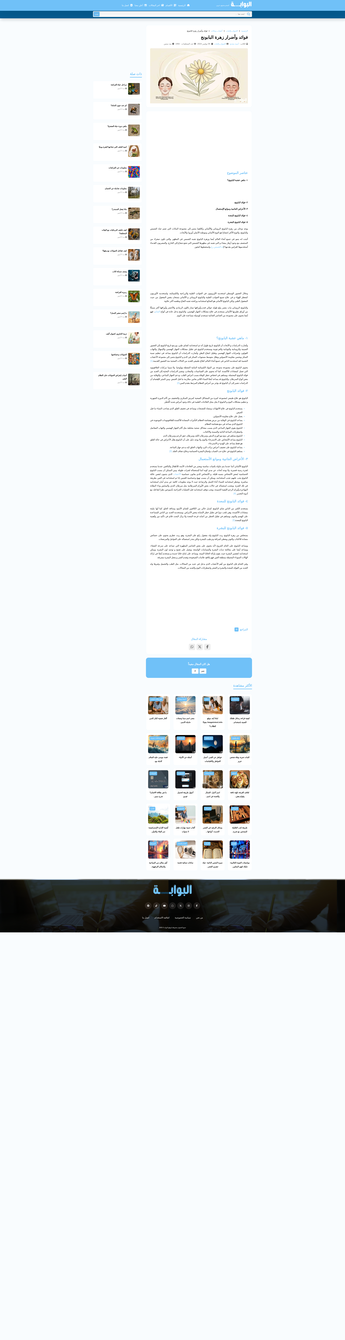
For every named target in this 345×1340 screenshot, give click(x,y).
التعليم (207, 699)
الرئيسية (182, 5)
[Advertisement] (199, 135)
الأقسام (169, 5)
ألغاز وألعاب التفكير (156, 699)
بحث (96, 14)
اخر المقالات (154, 5)
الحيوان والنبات (232, 31)
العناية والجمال (182, 843)
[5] (234, 520)
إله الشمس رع (217, 247)
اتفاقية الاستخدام (162, 917)
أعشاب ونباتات (216, 31)
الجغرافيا (153, 843)
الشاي (157, 311)
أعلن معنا (139, 5)
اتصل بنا (125, 5)
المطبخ (234, 773)
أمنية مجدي (234, 44)
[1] (151, 361)
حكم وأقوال (235, 738)
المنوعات (153, 773)
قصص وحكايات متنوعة (157, 738)
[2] (178, 383)
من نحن (199, 917)
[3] (170, 451)
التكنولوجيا (235, 699)
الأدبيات (207, 843)
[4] (235, 493)
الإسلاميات (181, 738)
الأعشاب (177, 474)
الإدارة (152, 808)
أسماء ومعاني (182, 699)
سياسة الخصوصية (183, 917)
